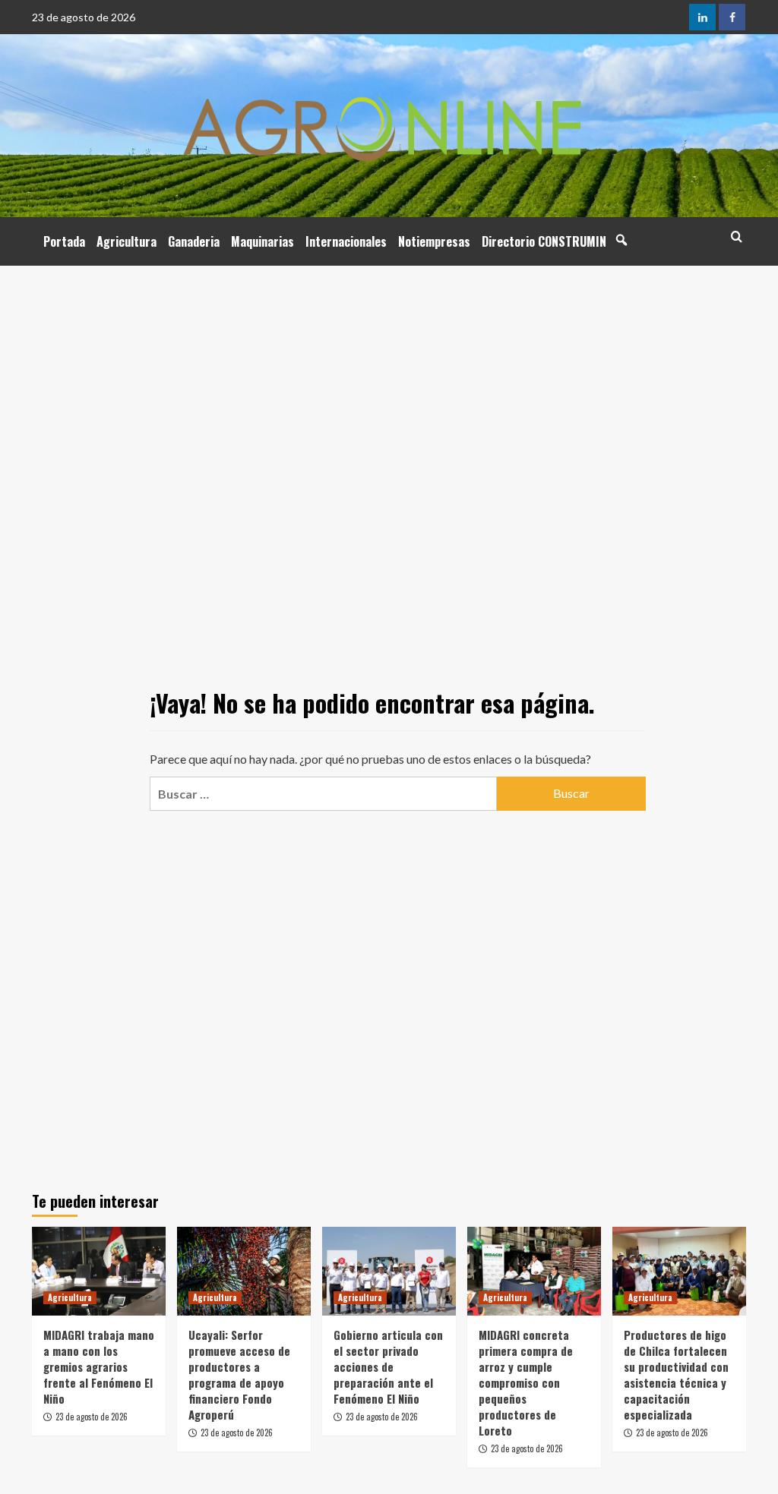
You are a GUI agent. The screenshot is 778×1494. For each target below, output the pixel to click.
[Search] (736, 236)
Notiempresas (434, 241)
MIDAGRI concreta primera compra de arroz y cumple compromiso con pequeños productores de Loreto (526, 1382)
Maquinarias (262, 241)
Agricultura (126, 241)
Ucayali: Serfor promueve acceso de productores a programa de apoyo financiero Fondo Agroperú (239, 1374)
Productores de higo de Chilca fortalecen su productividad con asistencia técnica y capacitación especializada (676, 1374)
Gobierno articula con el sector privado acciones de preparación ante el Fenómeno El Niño (388, 1366)
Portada (64, 241)
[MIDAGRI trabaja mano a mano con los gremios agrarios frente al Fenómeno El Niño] (99, 1271)
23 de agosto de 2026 (91, 1416)
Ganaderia (194, 241)
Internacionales (346, 241)
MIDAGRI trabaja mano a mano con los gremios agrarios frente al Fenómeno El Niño (98, 1366)
